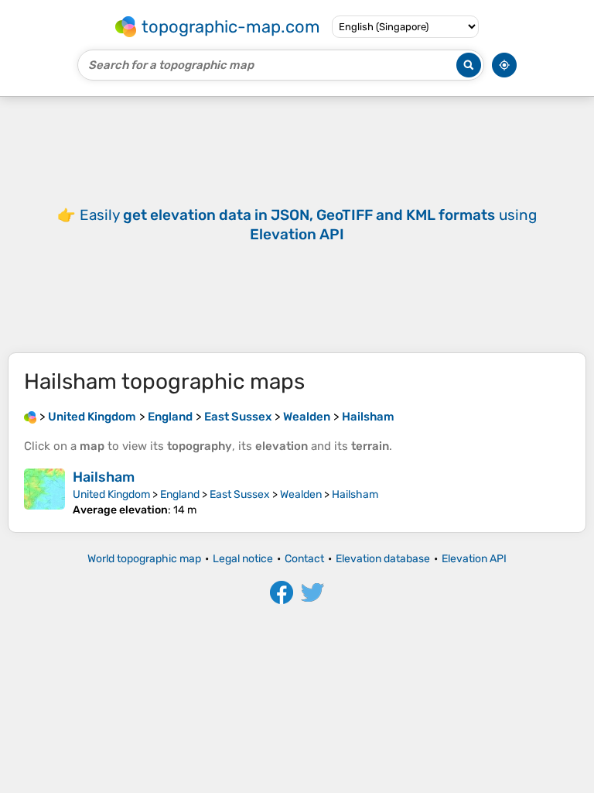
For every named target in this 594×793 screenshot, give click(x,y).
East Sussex (240, 494)
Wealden (301, 494)
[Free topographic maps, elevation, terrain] (30, 417)
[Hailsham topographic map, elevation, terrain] (44, 493)
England (180, 494)
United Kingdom (111, 494)
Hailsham (104, 477)
